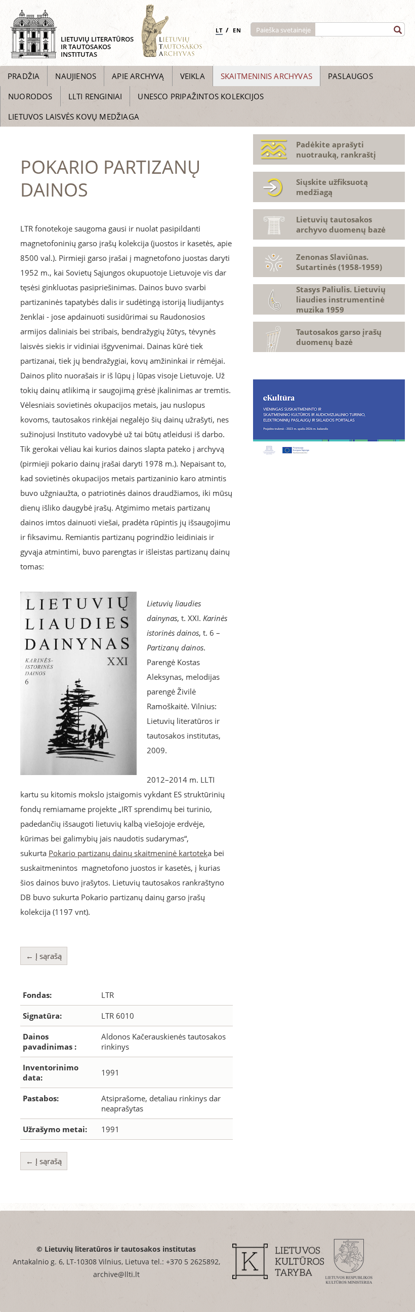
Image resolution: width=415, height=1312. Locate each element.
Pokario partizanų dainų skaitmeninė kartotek (128, 853)
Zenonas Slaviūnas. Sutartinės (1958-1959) (339, 262)
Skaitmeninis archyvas (266, 76)
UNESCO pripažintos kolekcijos (201, 96)
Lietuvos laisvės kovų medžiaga (73, 116)
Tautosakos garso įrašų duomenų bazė (339, 337)
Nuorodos (30, 96)
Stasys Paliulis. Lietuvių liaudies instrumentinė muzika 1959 (341, 299)
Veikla (192, 76)
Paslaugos (350, 76)
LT (219, 30)
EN (237, 30)
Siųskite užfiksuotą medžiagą (332, 187)
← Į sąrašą (44, 956)
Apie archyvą (138, 76)
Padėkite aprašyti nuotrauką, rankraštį (336, 149)
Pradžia (23, 76)
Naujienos (75, 76)
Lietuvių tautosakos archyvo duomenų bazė (341, 224)
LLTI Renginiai (95, 96)
